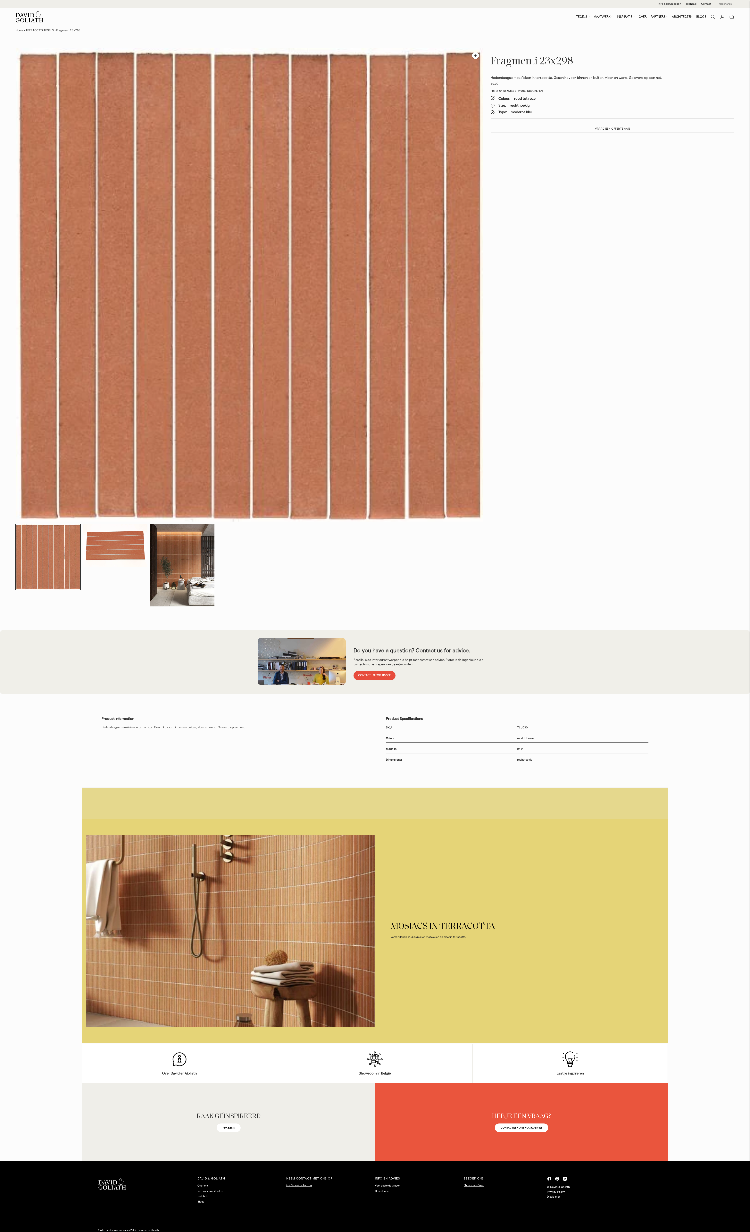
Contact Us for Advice (374, 675)
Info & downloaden (669, 4)
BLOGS (701, 16)
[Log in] (722, 16)
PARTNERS (658, 16)
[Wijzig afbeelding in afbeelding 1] (48, 557)
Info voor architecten (210, 1191)
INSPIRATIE (624, 16)
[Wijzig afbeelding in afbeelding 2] (115, 545)
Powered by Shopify (148, 1230)
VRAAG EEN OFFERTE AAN (612, 128)
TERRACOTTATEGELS (40, 30)
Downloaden (382, 1191)
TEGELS (581, 16)
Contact (706, 4)
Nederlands (725, 3)
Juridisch (202, 1196)
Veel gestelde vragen (387, 1185)
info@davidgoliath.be (299, 1185)
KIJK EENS (228, 1127)
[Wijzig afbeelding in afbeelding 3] (182, 565)
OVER (643, 16)
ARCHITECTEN (682, 16)
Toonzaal (691, 4)
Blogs (200, 1201)
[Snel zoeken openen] (713, 16)
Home (19, 30)
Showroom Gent (474, 1185)
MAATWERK (602, 16)
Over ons (202, 1185)
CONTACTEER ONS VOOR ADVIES (521, 1127)
